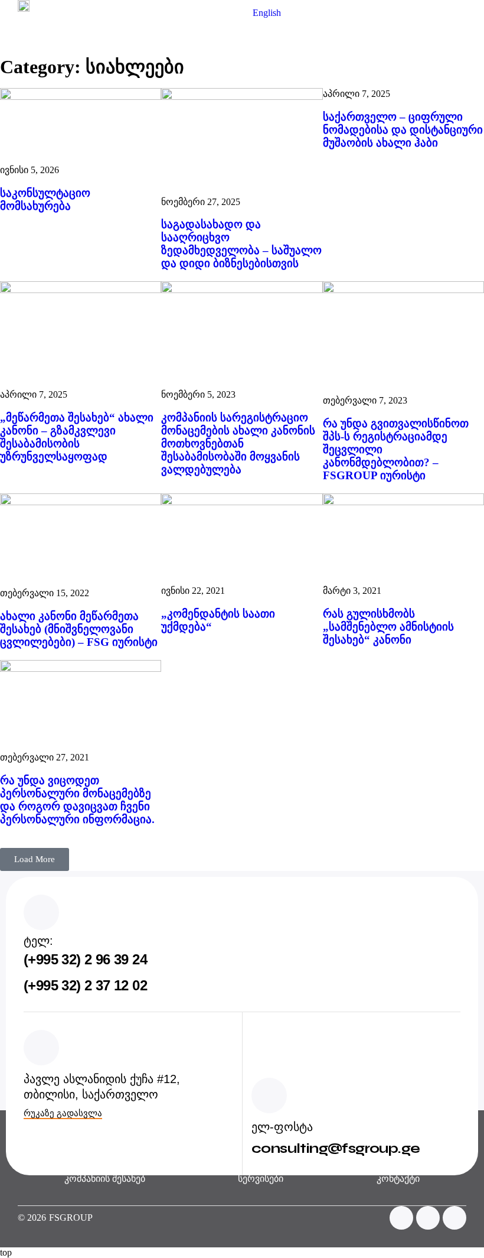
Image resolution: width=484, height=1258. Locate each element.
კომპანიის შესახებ (104, 1179)
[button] (458, 47)
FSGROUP (71, 1218)
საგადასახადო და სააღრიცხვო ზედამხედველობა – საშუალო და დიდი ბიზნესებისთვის (241, 243)
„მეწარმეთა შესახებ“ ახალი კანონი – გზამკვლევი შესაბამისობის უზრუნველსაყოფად (76, 437)
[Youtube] (428, 1218)
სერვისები (260, 1179)
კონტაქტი (398, 1179)
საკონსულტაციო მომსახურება (45, 199)
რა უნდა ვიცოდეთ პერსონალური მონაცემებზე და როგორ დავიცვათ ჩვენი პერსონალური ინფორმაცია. (77, 799)
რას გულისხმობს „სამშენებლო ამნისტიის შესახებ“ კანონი (388, 626)
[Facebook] (401, 1218)
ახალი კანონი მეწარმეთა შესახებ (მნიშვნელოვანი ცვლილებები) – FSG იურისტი (79, 629)
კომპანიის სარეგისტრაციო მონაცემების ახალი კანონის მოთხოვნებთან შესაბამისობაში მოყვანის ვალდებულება (238, 443)
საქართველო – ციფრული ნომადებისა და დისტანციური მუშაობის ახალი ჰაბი (403, 129)
